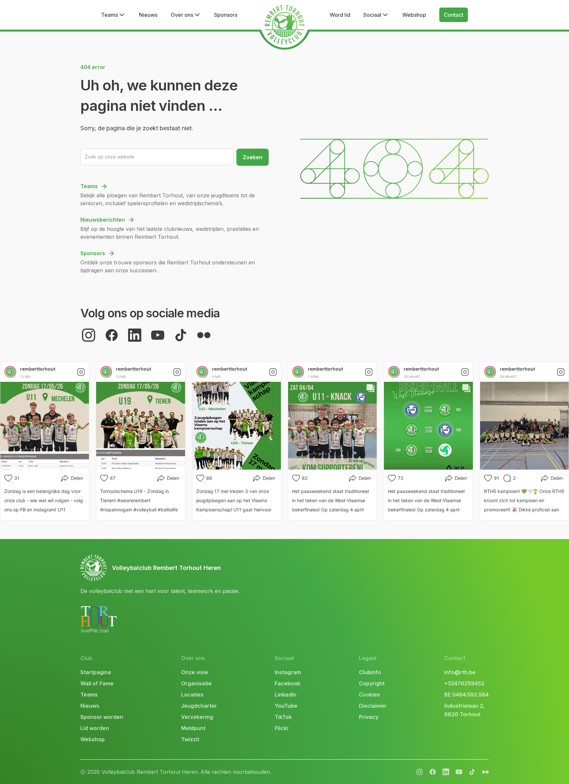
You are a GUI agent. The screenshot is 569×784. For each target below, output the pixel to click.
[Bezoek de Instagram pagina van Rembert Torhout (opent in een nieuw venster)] (88, 335)
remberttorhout (37, 369)
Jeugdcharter (199, 705)
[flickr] (446, 772)
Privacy (368, 717)
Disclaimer (373, 705)
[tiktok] (472, 772)
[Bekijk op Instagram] (81, 372)
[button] (113, 14)
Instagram (288, 672)
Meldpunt (193, 728)
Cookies (369, 694)
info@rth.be (459, 672)
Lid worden (94, 728)
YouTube (286, 705)
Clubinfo (370, 672)
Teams (89, 694)
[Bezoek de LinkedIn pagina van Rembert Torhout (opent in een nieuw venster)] (134, 335)
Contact (453, 15)
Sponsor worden (101, 717)
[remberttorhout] (10, 372)
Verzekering (197, 717)
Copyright (372, 683)
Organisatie (196, 683)
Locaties (192, 694)
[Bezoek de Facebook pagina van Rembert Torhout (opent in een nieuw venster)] (111, 335)
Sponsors (225, 15)
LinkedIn (285, 694)
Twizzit (190, 739)
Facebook (287, 683)
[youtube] (459, 772)
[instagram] (419, 772)
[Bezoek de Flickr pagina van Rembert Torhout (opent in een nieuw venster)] (204, 335)
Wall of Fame (97, 683)
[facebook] (432, 772)
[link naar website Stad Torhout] (98, 619)
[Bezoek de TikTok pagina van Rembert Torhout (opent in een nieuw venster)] (181, 335)
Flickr (282, 728)
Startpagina (95, 672)
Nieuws (148, 15)
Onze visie (194, 672)
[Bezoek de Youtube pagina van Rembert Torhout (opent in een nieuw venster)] (157, 335)
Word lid (340, 15)
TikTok (283, 717)
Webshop (414, 15)
